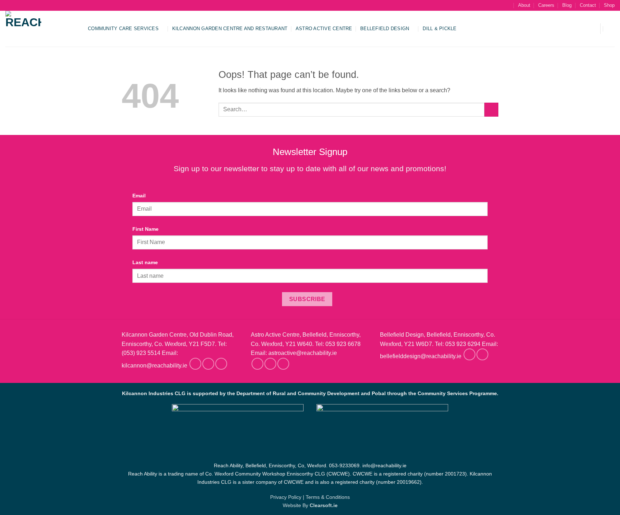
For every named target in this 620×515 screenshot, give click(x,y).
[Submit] (491, 110)
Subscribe (307, 299)
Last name (145, 262)
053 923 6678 (343, 344)
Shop (609, 5)
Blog (567, 5)
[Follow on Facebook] (195, 364)
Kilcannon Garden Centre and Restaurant (230, 28)
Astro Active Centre (324, 28)
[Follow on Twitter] (221, 364)
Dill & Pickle (439, 28)
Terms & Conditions (328, 497)
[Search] (507, 5)
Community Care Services (123, 28)
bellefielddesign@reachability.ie (420, 357)
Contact (588, 5)
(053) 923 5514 (141, 353)
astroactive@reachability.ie (302, 353)
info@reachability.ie (384, 465)
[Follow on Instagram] (208, 364)
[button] (590, 29)
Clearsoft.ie (324, 505)
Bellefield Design (384, 28)
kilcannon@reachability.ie (154, 365)
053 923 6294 (462, 344)
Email (139, 195)
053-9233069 (344, 465)
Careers (546, 5)
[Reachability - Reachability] (41, 29)
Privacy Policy (285, 497)
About (524, 5)
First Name (145, 229)
